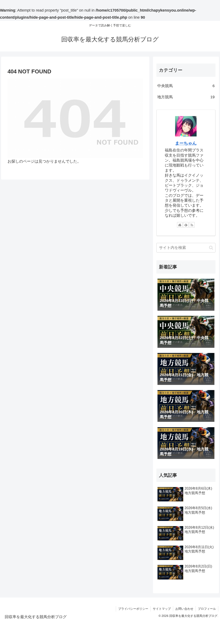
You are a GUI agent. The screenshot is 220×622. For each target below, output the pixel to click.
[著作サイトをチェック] (180, 225)
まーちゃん (186, 143)
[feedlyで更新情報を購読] (186, 225)
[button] (211, 247)
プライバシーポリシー (133, 608)
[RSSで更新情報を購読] (192, 225)
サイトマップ (162, 608)
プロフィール (207, 608)
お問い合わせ (184, 608)
